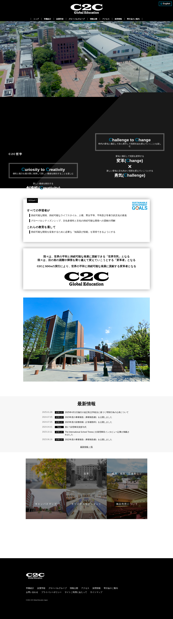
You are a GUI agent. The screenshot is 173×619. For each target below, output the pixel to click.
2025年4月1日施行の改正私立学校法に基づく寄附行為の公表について (97, 412)
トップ (36, 19)
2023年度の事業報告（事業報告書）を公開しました (88, 417)
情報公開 (93, 19)
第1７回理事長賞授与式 (75, 427)
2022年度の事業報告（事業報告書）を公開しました (88, 439)
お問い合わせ (32, 592)
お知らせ (59, 412)
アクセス (106, 19)
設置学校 (60, 19)
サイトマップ (96, 592)
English (166, 4)
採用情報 (118, 19)
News (59, 427)
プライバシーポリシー (51, 592)
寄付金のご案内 (133, 19)
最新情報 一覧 (86, 447)
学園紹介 (47, 19)
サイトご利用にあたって (76, 592)
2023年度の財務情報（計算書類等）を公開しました (88, 422)
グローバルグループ (77, 19)
